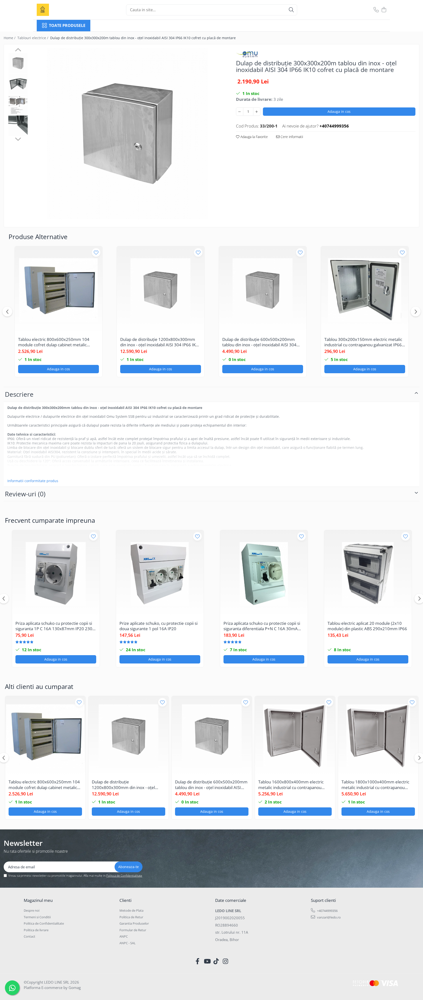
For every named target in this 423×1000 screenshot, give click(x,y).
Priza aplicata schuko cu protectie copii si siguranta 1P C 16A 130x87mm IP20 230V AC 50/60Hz (55, 626)
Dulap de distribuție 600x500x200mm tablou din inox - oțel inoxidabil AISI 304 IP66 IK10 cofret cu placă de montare (259, 342)
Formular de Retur (132, 930)
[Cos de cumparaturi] (383, 10)
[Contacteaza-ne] (376, 10)
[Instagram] (225, 961)
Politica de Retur (131, 917)
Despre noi (31, 910)
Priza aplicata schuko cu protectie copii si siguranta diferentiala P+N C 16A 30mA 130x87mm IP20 (261, 626)
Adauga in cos (339, 111)
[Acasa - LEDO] (61, 10)
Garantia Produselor (134, 923)
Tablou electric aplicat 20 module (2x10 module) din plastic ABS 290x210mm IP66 (367, 626)
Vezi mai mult (18, 472)
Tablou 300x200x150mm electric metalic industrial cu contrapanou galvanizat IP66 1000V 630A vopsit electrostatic (363, 342)
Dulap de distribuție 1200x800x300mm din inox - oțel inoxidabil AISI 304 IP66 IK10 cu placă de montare (160, 342)
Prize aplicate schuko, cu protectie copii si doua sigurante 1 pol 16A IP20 (158, 626)
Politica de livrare (36, 930)
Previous (18, 50)
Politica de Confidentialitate (124, 875)
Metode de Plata (131, 910)
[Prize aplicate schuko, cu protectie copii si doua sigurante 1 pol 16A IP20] (160, 574)
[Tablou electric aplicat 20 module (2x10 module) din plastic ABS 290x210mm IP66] (368, 574)
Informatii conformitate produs (32, 481)
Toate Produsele (67, 25)
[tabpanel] (127, 133)
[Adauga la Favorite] (96, 252)
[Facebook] (197, 961)
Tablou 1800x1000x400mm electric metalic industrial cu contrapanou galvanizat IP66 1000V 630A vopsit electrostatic (375, 784)
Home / (10, 37)
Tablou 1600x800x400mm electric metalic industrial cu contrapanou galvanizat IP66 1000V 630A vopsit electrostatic (291, 784)
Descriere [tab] (19, 394)
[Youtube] (207, 961)
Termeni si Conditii (37, 917)
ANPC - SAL (127, 943)
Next (18, 138)
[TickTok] (216, 961)
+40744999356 (327, 910)
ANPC (123, 936)
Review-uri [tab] (25, 493)
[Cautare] (291, 9)
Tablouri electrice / (33, 37)
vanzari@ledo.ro (328, 917)
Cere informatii (291, 136)
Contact (29, 936)
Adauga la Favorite (253, 136)
